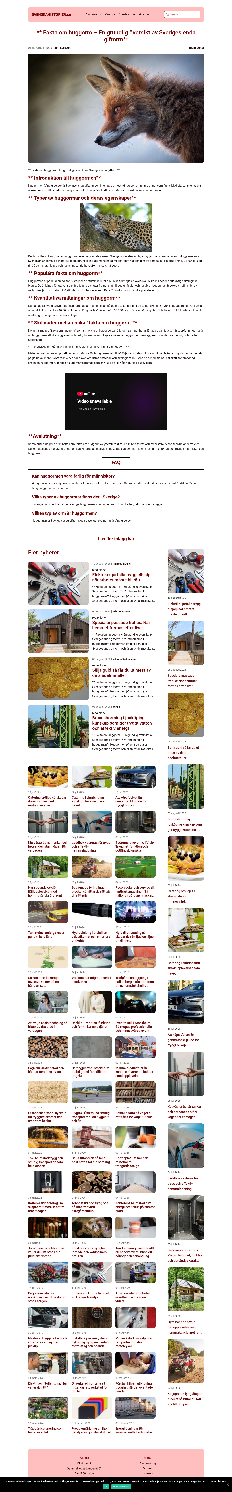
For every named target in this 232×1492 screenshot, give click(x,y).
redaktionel (196, 47)
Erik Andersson (121, 611)
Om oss (110, 14)
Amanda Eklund (122, 563)
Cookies (124, 14)
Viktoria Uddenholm (124, 659)
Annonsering (94, 14)
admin (116, 706)
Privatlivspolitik (121, 1486)
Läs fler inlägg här (116, 538)
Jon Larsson (62, 47)
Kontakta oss (140, 14)
